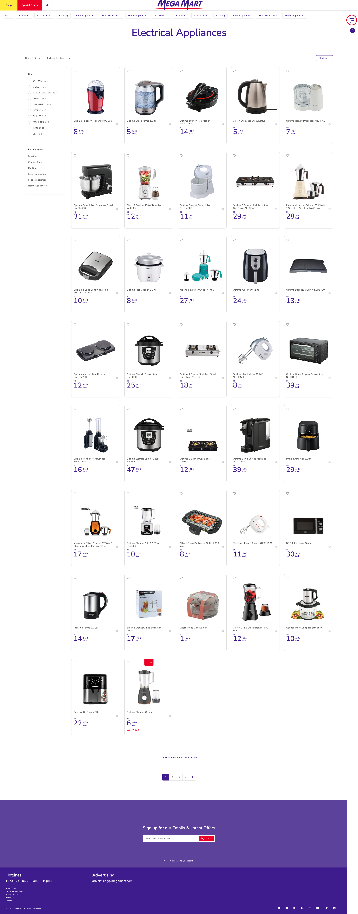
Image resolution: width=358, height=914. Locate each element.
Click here (175, 861)
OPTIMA (40, 81)
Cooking (32, 168)
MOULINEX (41, 122)
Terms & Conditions (14, 891)
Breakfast (33, 156)
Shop (9, 5)
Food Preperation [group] (111, 15)
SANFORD (41, 128)
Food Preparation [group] (85, 15)
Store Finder (11, 888)
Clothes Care (35, 162)
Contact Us (10, 900)
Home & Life (31, 58)
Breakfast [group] (24, 15)
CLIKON (40, 86)
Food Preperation (37, 179)
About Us (10, 897)
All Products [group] (161, 15)
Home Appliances (37, 185)
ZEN (37, 133)
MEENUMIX (42, 104)
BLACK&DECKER (45, 92)
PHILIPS (40, 116)
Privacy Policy (12, 894)
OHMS (39, 98)
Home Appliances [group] (137, 15)
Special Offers (30, 5)
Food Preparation (37, 174)
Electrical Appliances (56, 58)
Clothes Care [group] (44, 15)
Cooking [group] (63, 15)
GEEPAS (40, 110)
